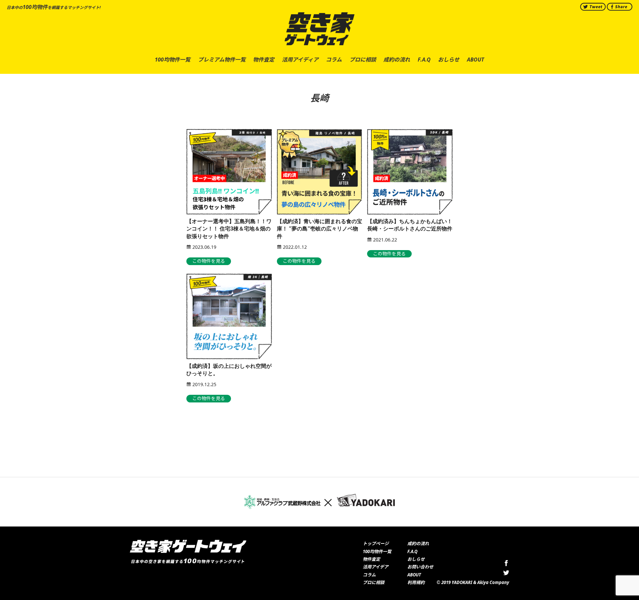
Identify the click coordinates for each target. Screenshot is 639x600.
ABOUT (414, 575)
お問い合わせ (420, 567)
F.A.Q (412, 551)
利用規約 (416, 582)
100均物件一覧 (377, 551)
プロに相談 (373, 582)
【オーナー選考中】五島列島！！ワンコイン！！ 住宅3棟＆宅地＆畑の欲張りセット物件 (229, 229)
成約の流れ (418, 543)
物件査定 (371, 559)
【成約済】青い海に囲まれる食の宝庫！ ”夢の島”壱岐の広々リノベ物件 (319, 229)
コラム (369, 575)
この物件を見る (208, 261)
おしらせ (416, 559)
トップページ (376, 543)
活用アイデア (375, 567)
